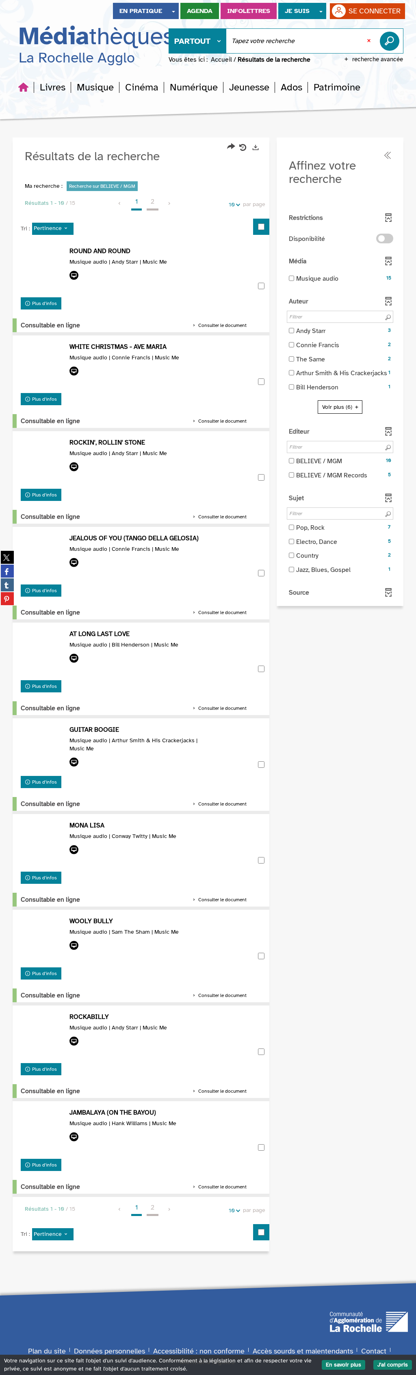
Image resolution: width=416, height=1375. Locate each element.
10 (232, 204)
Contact (373, 1351)
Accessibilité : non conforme (199, 1351)
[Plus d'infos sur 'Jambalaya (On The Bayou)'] (43, 1131)
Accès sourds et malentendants (303, 1351)
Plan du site (47, 1351)
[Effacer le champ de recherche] (369, 41)
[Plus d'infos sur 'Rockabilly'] (43, 1036)
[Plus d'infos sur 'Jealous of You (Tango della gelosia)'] (43, 557)
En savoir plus (343, 1364)
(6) (338, 407)
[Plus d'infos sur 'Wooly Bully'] (43, 940)
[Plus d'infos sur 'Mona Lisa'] (43, 844)
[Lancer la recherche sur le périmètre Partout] (391, 41)
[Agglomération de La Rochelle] (369, 1321)
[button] (52, 87)
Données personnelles (109, 1351)
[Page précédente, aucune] (120, 204)
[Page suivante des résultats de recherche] (170, 204)
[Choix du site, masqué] (173, 11)
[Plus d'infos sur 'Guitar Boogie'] (43, 748)
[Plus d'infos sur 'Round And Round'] (43, 270)
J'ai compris (392, 1364)
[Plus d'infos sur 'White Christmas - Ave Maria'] (43, 366)
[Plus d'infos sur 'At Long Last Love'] (43, 653)
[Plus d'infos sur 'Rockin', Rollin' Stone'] (43, 461)
